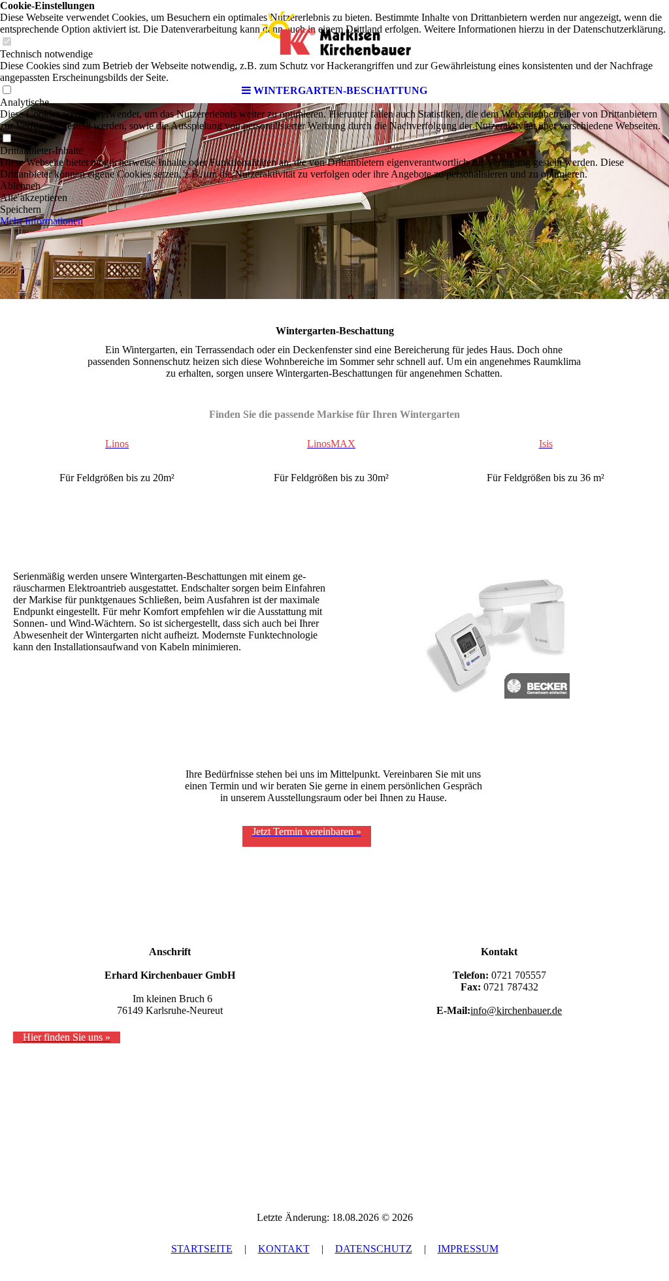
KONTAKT (284, 1248)
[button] (334, 186)
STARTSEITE (202, 1248)
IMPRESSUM (468, 1248)
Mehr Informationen (41, 221)
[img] (334, 39)
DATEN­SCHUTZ (373, 1248)
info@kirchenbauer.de (516, 1010)
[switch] (6, 138)
